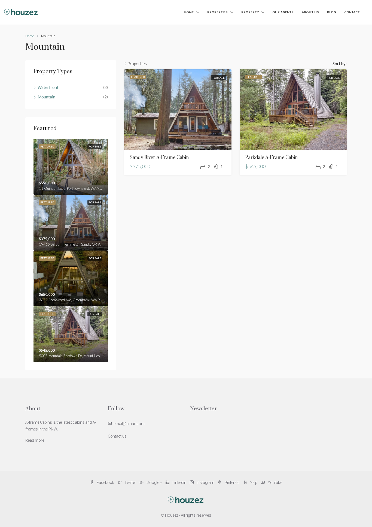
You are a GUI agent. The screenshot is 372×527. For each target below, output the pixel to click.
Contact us (117, 436)
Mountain (46, 96)
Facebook (105, 482)
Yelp (253, 482)
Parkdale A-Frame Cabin (271, 158)
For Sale (218, 77)
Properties (217, 12)
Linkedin (179, 482)
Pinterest (232, 482)
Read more (34, 440)
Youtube (274, 482)
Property (250, 12)
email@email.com (129, 423)
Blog (331, 12)
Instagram (205, 482)
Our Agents (283, 12)
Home (189, 12)
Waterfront (48, 87)
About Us (310, 12)
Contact (352, 12)
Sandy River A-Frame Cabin (159, 158)
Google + (154, 482)
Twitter (130, 482)
